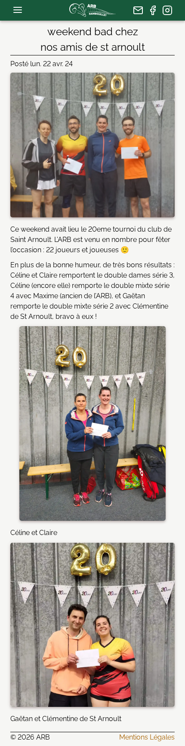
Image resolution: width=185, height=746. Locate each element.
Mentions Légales (147, 737)
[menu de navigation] (17, 10)
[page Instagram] (167, 10)
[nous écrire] (138, 10)
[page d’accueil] (92, 10)
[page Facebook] (152, 10)
